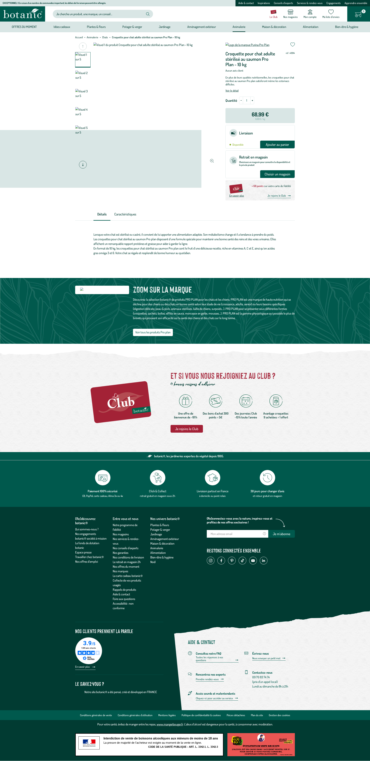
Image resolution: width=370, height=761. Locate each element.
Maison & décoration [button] (274, 27)
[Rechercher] (148, 14)
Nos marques (120, 571)
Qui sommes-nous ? (87, 529)
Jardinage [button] (164, 27)
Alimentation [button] (310, 27)
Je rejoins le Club (276, 195)
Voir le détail (232, 90)
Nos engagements (85, 534)
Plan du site (257, 715)
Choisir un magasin (277, 174)
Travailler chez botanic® (89, 557)
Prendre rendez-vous (207, 679)
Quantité (231, 100)
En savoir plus (236, 195)
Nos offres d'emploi (86, 561)
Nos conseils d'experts (125, 548)
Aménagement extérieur (164, 539)
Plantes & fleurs (159, 525)
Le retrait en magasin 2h (127, 562)
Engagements (333, 3)
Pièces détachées (236, 715)
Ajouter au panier (277, 144)
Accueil (79, 37)
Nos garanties (120, 553)
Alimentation (158, 553)
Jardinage (156, 534)
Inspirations (264, 3)
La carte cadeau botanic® (128, 576)
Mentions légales (167, 715)
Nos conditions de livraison (128, 557)
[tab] (101, 214)
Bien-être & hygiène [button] (346, 27)
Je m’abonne (281, 534)
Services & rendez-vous (310, 3)
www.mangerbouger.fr (170, 724)
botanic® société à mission (91, 538)
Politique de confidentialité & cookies (201, 715)
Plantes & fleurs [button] (96, 27)
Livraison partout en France (212, 491)
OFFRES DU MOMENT (24, 27)
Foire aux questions (124, 599)
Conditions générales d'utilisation (135, 715)
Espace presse (83, 552)
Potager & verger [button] (132, 27)
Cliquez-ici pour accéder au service (214, 698)
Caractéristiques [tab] (125, 214)
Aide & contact (246, 3)
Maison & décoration (162, 543)
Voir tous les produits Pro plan (153, 332)
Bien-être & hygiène (161, 557)
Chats (105, 37)
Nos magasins (121, 534)
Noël (153, 562)
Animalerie (92, 37)
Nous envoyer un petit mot (266, 658)
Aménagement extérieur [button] (201, 27)
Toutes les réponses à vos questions (209, 659)
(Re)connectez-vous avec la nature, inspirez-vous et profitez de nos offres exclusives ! (239, 520)
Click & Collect (157, 491)
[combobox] (99, 14)
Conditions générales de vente (96, 715)
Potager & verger (160, 530)
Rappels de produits (124, 590)
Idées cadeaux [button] (62, 27)
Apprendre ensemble (356, 3)
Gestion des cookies (279, 715)
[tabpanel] (185, 245)
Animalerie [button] (239, 27)
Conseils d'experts (283, 3)
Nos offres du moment (126, 566)
